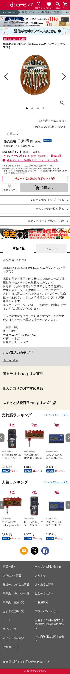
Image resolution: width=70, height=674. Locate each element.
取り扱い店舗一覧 (13, 602)
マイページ (9, 629)
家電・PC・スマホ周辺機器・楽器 (40, 12)
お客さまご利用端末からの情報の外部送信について (49, 624)
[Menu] (5, 5)
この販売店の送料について (49, 126)
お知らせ (40, 575)
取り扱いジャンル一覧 (16, 593)
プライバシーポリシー (48, 611)
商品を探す (9, 566)
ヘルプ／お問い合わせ (48, 566)
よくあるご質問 (44, 584)
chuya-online (10, 360)
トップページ (9, 12)
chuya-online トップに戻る (47, 200)
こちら (46, 661)
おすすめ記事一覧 (13, 611)
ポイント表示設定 (13, 638)
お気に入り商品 (12, 575)
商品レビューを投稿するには (46, 221)
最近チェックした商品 (16, 584)
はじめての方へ (44, 593)
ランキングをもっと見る (55, 415)
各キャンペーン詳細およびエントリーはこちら (32, 160)
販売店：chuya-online (52, 120)
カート (7, 620)
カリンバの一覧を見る (50, 208)
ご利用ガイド (11, 647)
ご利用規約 (41, 602)
